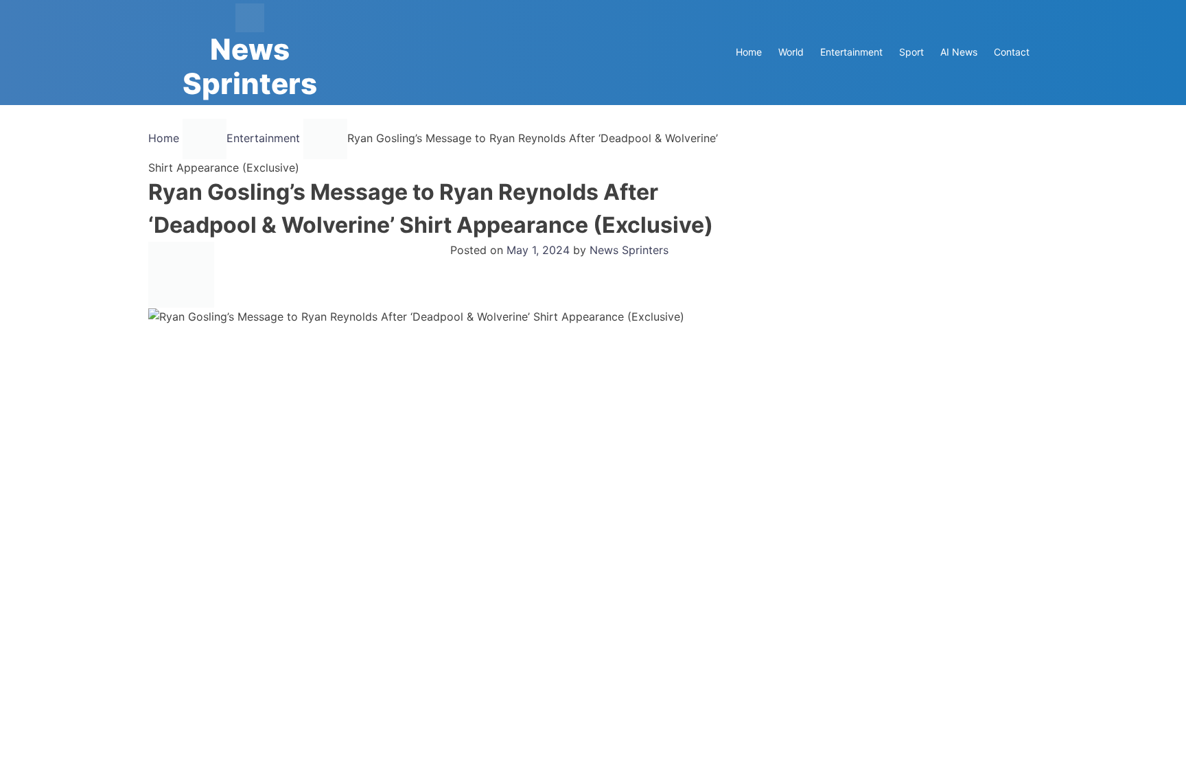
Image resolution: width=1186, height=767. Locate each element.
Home (749, 52)
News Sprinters (250, 66)
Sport (911, 52)
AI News (958, 52)
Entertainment (851, 52)
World (791, 52)
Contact (1012, 52)
